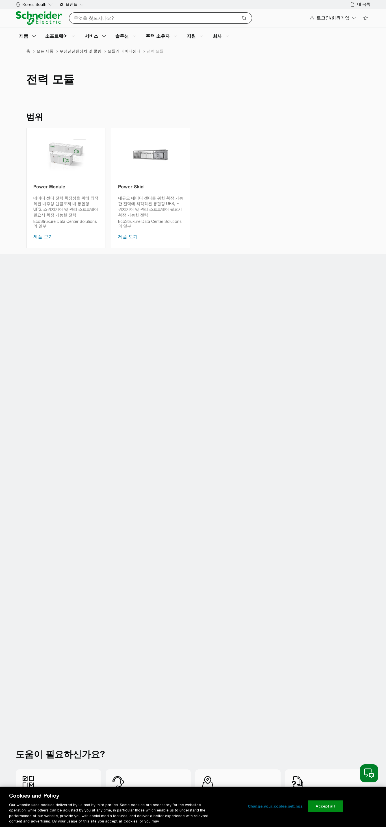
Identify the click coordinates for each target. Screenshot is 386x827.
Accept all (325, 806)
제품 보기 (43, 236)
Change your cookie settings (275, 806)
